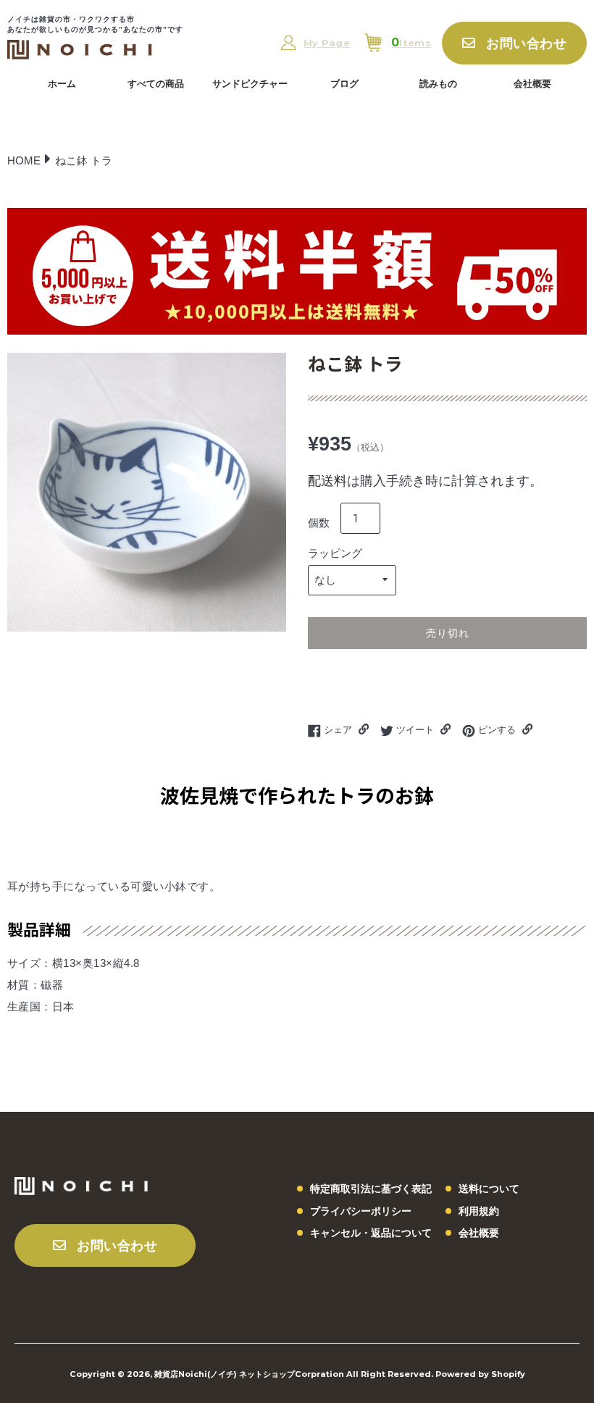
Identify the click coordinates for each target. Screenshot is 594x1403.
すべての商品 (155, 83)
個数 (319, 522)
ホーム (62, 83)
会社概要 (532, 83)
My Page (327, 43)
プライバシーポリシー (360, 1211)
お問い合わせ (526, 43)
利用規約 (479, 1211)
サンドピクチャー (250, 83)
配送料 (327, 481)
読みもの (438, 83)
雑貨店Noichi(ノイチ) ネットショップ (224, 1374)
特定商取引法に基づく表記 (371, 1188)
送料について (489, 1188)
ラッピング (335, 553)
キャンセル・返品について (371, 1233)
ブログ (344, 83)
